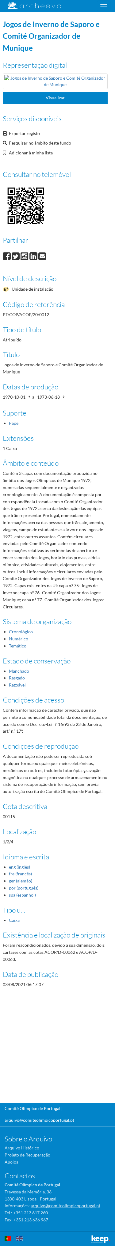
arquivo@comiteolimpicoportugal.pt (39, 1120)
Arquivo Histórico (22, 1147)
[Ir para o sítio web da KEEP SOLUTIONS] (100, 1239)
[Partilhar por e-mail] (42, 255)
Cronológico (21, 631)
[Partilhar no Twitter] (16, 255)
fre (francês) (20, 873)
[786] (55, 82)
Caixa (14, 920)
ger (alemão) (20, 880)
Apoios (11, 1161)
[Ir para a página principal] (30, 5)
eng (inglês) (19, 867)
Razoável (17, 684)
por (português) (23, 887)
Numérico (18, 638)
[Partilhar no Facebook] (7, 255)
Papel (14, 423)
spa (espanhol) (22, 895)
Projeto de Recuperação (27, 1154)
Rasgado (17, 677)
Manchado (19, 671)
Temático (17, 645)
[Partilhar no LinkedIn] (33, 255)
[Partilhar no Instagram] (25, 255)
